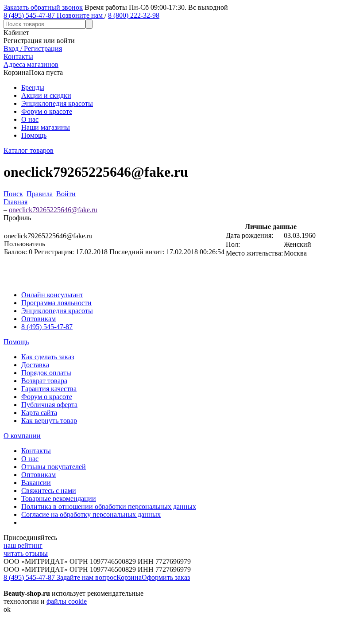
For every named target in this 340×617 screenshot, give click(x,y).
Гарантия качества (49, 388)
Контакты (36, 450)
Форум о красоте (46, 111)
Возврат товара (44, 380)
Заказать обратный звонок (43, 7)
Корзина (129, 577)
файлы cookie (66, 601)
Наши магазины (45, 127)
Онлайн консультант (52, 295)
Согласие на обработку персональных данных (91, 514)
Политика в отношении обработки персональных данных (108, 506)
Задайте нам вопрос (86, 577)
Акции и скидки (46, 95)
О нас (30, 119)
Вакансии (36, 482)
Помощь (33, 135)
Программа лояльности (56, 303)
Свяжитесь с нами (48, 490)
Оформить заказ (166, 577)
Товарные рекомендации (58, 498)
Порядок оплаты (46, 372)
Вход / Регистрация (33, 48)
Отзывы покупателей (53, 466)
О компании (22, 435)
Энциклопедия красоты (57, 103)
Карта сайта (39, 412)
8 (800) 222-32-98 (133, 15)
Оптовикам (38, 318)
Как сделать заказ (47, 357)
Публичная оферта (49, 404)
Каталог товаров (29, 150)
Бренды (32, 87)
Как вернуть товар (49, 420)
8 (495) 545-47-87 (47, 326)
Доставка (35, 365)
